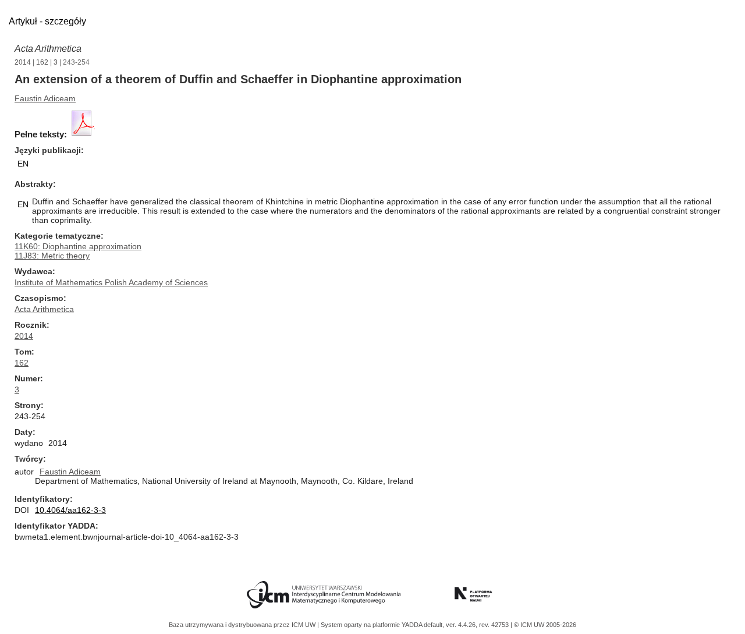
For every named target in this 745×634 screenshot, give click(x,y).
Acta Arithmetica (48, 49)
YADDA (413, 624)
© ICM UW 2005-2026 (545, 624)
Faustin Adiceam (45, 98)
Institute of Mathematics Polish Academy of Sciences (111, 282)
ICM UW (304, 624)
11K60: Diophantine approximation (78, 246)
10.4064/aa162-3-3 (70, 510)
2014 (23, 62)
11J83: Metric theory (52, 255)
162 (42, 62)
